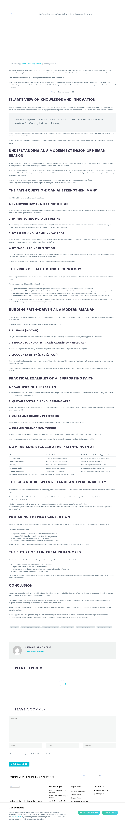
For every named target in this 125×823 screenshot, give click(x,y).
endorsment (74, 4)
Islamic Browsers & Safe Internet (57, 802)
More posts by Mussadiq (35, 652)
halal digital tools (67, 627)
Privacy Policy (76, 798)
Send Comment (19, 764)
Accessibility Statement (79, 801)
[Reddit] (24, 633)
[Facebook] (10, 633)
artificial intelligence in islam (30, 627)
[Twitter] (13, 633)
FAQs (85, 4)
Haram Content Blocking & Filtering (58, 797)
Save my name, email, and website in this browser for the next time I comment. (38, 754)
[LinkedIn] (21, 633)
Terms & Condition (78, 791)
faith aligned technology (51, 627)
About (27, 4)
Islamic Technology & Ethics (32, 64)
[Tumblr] (18, 633)
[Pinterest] (15, 633)
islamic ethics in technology (85, 627)
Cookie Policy (17, 817)
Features (37, 4)
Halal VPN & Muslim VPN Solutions (57, 791)
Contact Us (95, 4)
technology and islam (104, 627)
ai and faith (14, 627)
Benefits (48, 4)
